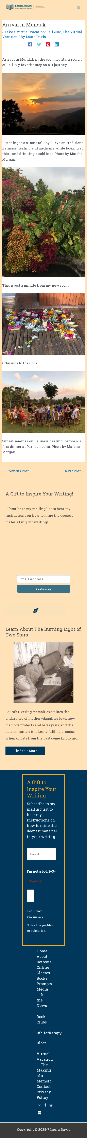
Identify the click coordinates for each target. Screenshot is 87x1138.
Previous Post (15, 471)
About (42, 956)
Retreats (44, 961)
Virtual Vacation (45, 1054)
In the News (42, 1000)
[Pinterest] (48, 44)
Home (42, 951)
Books (42, 978)
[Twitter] (39, 44)
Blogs (42, 1042)
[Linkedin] (57, 44)
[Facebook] (30, 44)
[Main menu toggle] (78, 7)
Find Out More (25, 751)
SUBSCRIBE (43, 588)
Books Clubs (42, 1016)
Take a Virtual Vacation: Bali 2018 (32, 32)
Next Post (75, 471)
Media (42, 989)
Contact (44, 1086)
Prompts (44, 983)
